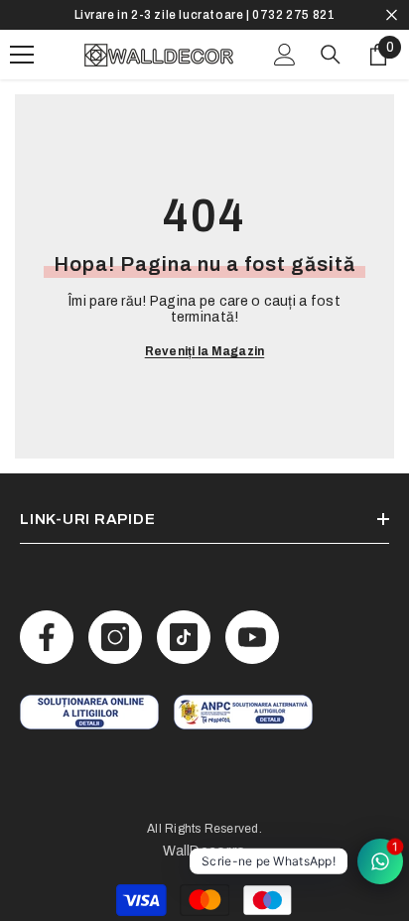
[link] (89, 712)
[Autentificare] (285, 55)
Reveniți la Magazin (205, 351)
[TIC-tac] (183, 637)
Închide (391, 15)
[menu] (22, 54)
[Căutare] (330, 54)
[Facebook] (46, 637)
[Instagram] (115, 637)
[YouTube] (252, 637)
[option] (204, 15)
